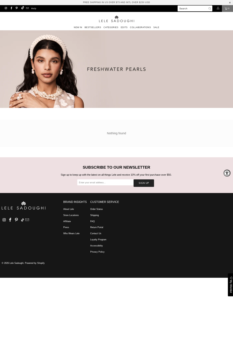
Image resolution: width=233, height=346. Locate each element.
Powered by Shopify (35, 263)
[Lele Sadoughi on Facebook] (11, 8)
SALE (156, 27)
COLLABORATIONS (140, 27)
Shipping (94, 215)
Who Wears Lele (71, 233)
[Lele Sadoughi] (116, 18)
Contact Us (95, 233)
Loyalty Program (98, 239)
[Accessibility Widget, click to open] (227, 173)
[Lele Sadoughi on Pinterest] (16, 8)
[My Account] (217, 8)
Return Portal (96, 227)
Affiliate (67, 221)
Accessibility (96, 245)
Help (33, 8)
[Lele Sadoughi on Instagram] (5, 8)
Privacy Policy (97, 252)
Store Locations (71, 215)
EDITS (124, 27)
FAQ (92, 221)
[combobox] (195, 8)
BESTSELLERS (93, 27)
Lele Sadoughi (17, 263)
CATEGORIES (111, 27)
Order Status (96, 209)
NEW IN (78, 27)
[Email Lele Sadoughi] (27, 8)
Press (66, 227)
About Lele (68, 209)
